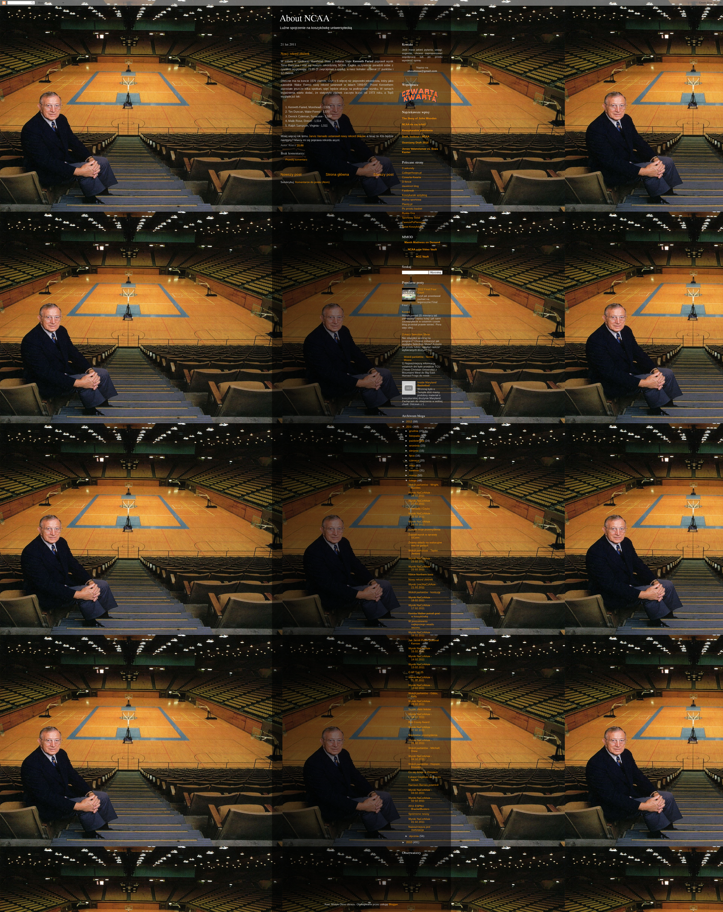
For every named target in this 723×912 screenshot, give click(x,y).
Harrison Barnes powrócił (423, 785)
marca (413, 475)
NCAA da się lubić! (414, 124)
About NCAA (305, 18)
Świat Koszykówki (412, 226)
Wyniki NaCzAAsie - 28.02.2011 (420, 494)
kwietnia (414, 470)
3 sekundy (408, 168)
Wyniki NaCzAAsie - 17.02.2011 (420, 607)
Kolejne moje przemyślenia (424, 529)
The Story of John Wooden (419, 118)
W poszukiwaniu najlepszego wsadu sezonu (421, 624)
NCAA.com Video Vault (422, 249)
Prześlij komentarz (296, 159)
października (417, 440)
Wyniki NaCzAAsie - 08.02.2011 (420, 716)
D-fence (406, 181)
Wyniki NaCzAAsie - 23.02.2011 (420, 560)
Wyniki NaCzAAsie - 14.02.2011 (420, 658)
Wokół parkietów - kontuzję (424, 592)
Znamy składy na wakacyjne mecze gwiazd (425, 544)
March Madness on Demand (422, 242)
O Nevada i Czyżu (419, 508)
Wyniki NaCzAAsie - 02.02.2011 (420, 799)
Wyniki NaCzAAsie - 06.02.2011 (420, 742)
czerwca (414, 460)
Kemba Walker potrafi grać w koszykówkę (424, 615)
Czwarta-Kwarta (411, 177)
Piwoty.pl (407, 204)
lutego (413, 480)
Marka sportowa (411, 199)
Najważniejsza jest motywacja (419, 828)
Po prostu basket (412, 208)
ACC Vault (422, 256)
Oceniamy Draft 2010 (415, 142)
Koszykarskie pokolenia (417, 130)
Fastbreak (408, 190)
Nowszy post (291, 174)
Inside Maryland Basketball (426, 384)
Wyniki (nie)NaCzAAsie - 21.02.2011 (422, 586)
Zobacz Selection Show (416, 334)
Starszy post (383, 174)
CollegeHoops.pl (412, 172)
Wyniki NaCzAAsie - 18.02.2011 (420, 599)
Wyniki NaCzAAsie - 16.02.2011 (420, 634)
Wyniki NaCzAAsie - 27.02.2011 (420, 502)
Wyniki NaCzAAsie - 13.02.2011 (420, 666)
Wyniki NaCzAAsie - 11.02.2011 (420, 679)
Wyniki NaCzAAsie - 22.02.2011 (420, 568)
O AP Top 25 (415, 672)
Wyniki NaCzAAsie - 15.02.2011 (420, 650)
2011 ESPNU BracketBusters (418, 807)
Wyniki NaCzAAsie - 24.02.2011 (420, 523)
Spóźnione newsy (418, 814)
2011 (409, 426)
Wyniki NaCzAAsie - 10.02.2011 (420, 687)
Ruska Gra (408, 213)
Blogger (393, 904)
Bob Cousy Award (418, 722)
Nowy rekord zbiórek (295, 53)
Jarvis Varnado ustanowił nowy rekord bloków (337, 136)
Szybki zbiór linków (419, 709)
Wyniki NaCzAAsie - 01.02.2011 (420, 820)
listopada (415, 435)
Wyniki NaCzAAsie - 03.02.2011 (420, 791)
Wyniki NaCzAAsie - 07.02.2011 (420, 729)
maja (412, 465)
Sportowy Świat (411, 217)
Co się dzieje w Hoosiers (423, 772)
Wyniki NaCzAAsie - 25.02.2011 (420, 515)
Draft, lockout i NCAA (415, 136)
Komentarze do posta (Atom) (312, 182)
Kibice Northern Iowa (420, 574)
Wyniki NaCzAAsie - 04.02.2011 (420, 758)
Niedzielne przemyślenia (422, 735)
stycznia (414, 836)
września (414, 445)
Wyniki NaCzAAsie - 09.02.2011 (420, 703)
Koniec (406, 312)
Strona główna (337, 174)
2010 (409, 842)
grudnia (414, 431)
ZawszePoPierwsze (413, 222)
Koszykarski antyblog (414, 195)
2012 (409, 421)
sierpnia (414, 450)
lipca (412, 455)
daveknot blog (410, 186)
